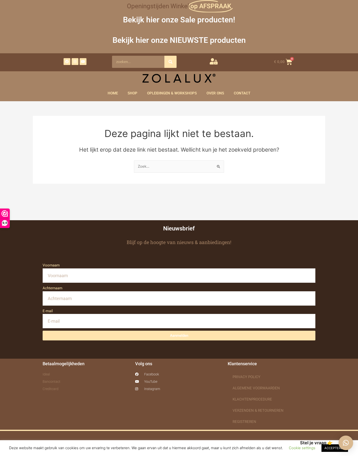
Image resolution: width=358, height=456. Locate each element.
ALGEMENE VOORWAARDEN (256, 388)
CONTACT (242, 93)
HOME (113, 93)
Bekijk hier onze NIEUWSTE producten (179, 40)
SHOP (132, 93)
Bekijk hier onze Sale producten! (179, 19)
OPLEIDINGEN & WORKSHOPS (172, 93)
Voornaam (51, 265)
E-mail (48, 311)
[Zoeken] (170, 62)
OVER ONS (215, 93)
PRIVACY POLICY (246, 377)
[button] (346, 443)
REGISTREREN (244, 422)
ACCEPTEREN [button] (334, 448)
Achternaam (52, 288)
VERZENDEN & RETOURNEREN (258, 410)
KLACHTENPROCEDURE (252, 399)
